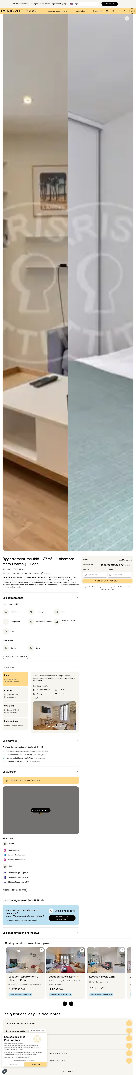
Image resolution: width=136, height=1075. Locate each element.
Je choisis (13, 1064)
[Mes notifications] (118, 11)
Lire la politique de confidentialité (17, 1057)
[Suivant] (130, 283)
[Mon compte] (132, 11)
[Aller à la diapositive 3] (56, 726)
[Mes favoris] (107, 11)
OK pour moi (35, 1064)
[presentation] (59, 11)
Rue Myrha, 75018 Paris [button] (14, 569)
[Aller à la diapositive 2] (52, 726)
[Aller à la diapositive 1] (49, 726)
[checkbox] (127, 18)
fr (124, 11)
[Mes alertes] (113, 11)
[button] (4, 1071)
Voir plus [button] (36, 698)
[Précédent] (6, 283)
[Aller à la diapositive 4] (60, 726)
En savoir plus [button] (39, 755)
